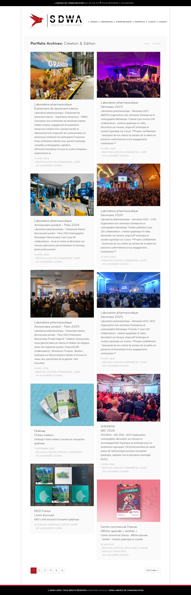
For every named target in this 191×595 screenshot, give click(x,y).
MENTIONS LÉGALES (97, 590)
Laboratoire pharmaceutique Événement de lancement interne (56, 106)
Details (66, 75)
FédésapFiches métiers (43, 433)
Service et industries (70, 452)
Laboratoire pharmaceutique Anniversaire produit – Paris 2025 (56, 324)
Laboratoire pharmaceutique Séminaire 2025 (119, 315)
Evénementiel (65, 162)
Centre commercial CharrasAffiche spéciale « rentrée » (119, 529)
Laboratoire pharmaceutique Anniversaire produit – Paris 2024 (56, 223)
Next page (151, 570)
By (49, 166)
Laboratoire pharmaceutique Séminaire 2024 (119, 213)
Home (147, 44)
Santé (77, 162)
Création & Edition (46, 162)
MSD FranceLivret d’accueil (44, 513)
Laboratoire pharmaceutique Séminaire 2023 (119, 104)
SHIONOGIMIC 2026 (108, 428)
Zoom (58, 75)
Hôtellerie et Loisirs (136, 548)
